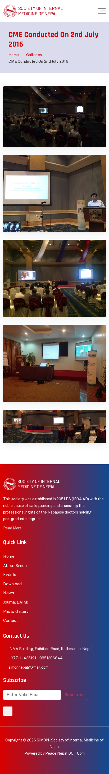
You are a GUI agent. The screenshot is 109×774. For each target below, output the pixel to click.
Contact (10, 620)
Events (9, 574)
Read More (12, 528)
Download (12, 584)
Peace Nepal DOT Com (65, 753)
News (8, 593)
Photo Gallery (16, 611)
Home (13, 55)
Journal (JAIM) (15, 602)
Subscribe (74, 694)
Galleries (34, 55)
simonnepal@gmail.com (28, 667)
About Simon (15, 565)
